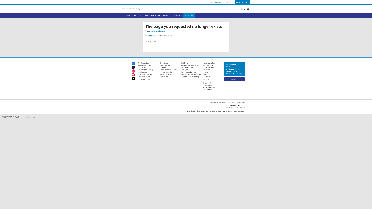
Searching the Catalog (145, 70)
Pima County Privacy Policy (236, 102)
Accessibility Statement (217, 111)
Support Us (207, 74)
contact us (151, 35)
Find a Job (184, 70)
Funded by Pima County (217, 102)
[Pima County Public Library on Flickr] (133, 67)
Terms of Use (190, 111)
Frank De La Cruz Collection (169, 70)
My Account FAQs (144, 79)
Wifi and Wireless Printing (190, 77)
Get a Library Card (144, 65)
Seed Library (164, 77)
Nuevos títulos (208, 90)
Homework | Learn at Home (191, 74)
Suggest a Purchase (144, 77)
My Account (142, 67)
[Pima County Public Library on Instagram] (133, 71)
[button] (216, 2)
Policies (205, 72)
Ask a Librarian (208, 65)
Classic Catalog (165, 65)
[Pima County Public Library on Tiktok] (133, 78)
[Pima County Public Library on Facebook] (133, 63)
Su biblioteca (207, 85)
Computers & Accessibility (190, 65)
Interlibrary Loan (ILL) (145, 74)
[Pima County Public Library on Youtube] (133, 74)
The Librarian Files (166, 72)
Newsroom (206, 70)
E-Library (163, 67)
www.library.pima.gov (157, 31)
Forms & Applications (188, 72)
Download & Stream (152, 15)
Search (244, 9)
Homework (167, 15)
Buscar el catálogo (209, 87)
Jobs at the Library (209, 67)
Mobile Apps (142, 72)
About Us (206, 79)
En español (178, 15)
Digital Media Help (187, 67)
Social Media (207, 77)
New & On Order (165, 74)
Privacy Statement (202, 111)
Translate (242, 108)
